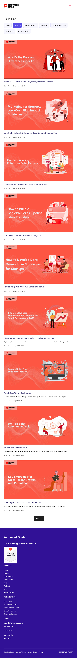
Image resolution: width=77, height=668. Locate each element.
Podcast (7, 25)
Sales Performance (30, 25)
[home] (11, 5)
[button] (70, 5)
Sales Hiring (44, 25)
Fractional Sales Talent (59, 25)
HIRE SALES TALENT (66, 652)
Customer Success (10, 614)
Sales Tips (17, 25)
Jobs (5, 589)
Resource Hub (9, 592)
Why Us (6, 573)
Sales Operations (10, 611)
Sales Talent (8, 580)
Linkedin (8, 635)
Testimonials (8, 576)
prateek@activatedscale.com (14, 623)
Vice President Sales (11, 608)
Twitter (7, 638)
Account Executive (10, 604)
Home (6, 570)
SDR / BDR (8, 601)
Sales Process (9, 31)
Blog (5, 583)
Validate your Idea (23, 31)
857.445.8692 (9, 626)
